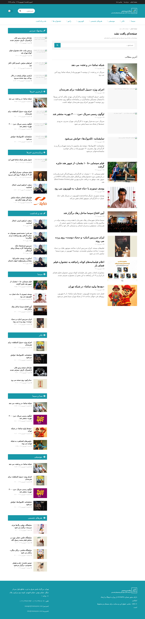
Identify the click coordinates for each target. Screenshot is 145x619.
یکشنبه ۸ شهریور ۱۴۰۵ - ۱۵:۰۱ (22, 299)
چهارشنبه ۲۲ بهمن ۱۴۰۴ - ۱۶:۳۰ (22, 190)
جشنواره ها (57, 21)
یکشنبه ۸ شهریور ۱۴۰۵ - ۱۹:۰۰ (22, 116)
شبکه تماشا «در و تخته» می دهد (87, 65)
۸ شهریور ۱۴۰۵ (99, 68)
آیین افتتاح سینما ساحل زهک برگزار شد (84, 213)
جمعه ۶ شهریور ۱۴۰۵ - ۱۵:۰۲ (22, 542)
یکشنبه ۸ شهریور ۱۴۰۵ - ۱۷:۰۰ (22, 141)
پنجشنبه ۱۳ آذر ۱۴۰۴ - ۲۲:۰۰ (22, 177)
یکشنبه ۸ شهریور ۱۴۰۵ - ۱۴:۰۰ (22, 311)
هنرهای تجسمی (96, 21)
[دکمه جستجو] (20, 11)
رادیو (69, 21)
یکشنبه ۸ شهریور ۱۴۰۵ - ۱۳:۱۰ (22, 324)
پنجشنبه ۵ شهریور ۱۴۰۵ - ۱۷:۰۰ (22, 68)
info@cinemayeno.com (34, 611)
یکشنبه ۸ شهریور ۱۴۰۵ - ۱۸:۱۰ (22, 129)
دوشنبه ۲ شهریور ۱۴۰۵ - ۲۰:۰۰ (22, 568)
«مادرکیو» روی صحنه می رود (21, 380)
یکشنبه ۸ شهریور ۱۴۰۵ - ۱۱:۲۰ (22, 433)
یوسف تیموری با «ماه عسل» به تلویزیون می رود (79, 188)
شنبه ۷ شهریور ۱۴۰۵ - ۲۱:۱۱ (22, 382)
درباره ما (126, 2)
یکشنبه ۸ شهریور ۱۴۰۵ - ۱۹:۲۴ (22, 101)
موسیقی (112, 21)
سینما (133, 21)
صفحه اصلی (133, 2)
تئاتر (122, 21)
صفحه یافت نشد (123, 29)
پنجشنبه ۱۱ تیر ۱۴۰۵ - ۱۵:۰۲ (23, 162)
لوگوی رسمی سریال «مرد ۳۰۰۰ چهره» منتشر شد (78, 114)
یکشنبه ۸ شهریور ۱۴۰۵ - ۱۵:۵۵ (22, 286)
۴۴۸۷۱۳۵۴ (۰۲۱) (25, 601)
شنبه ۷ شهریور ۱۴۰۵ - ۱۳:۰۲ (22, 55)
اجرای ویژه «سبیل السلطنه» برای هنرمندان (81, 89)
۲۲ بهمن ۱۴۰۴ (26, 225)
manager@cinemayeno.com (33, 606)
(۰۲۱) (35, 601)
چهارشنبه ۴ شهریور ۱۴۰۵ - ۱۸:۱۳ (21, 80)
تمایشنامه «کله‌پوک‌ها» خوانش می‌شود (84, 138)
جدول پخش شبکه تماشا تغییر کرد (20, 160)
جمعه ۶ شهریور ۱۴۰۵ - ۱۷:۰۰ (22, 530)
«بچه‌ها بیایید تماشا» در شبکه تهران (86, 286)
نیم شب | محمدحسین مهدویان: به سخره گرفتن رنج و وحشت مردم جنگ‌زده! (20, 235)
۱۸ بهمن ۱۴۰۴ (26, 240)
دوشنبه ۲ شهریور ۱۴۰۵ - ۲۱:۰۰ (22, 555)
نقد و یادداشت (41, 21)
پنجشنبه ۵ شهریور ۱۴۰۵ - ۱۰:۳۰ (22, 202)
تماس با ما (119, 2)
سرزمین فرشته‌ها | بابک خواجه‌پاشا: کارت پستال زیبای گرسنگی (21, 248)
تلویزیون (81, 21)
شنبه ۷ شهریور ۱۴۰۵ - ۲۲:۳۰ (22, 43)
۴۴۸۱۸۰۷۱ (41, 601)
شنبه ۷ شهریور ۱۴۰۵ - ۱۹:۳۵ (22, 446)
